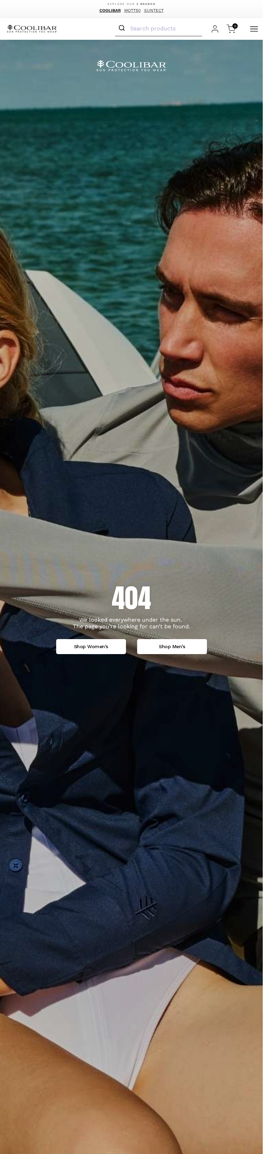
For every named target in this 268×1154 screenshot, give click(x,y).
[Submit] (122, 28)
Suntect (154, 10)
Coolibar (110, 10)
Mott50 (132, 10)
